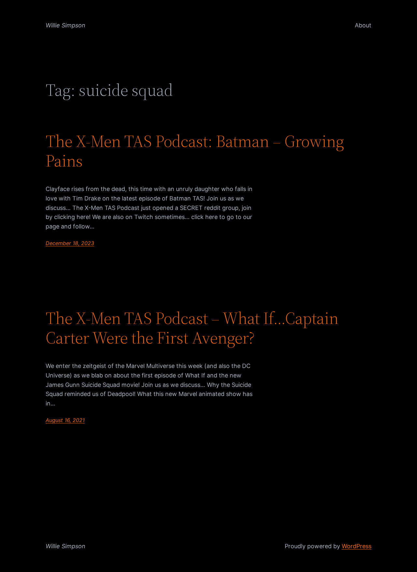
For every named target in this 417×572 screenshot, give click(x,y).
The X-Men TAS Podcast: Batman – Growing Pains (195, 150)
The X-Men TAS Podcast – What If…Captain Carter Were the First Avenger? (192, 327)
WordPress (356, 546)
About (363, 25)
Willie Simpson (65, 25)
